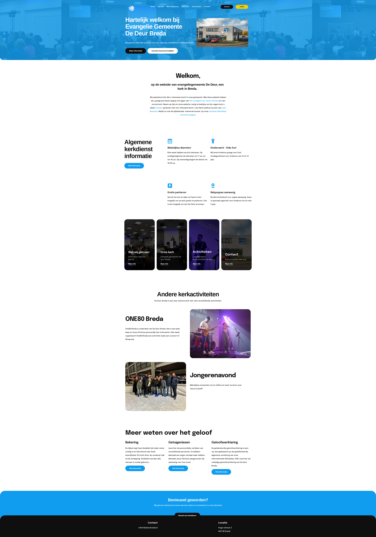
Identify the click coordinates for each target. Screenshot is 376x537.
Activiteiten (196, 6)
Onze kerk (185, 6)
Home (152, 6)
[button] (227, 7)
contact (158, 108)
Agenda (161, 6)
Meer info (133, 348)
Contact (207, 6)
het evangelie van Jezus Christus (204, 101)
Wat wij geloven (173, 6)
